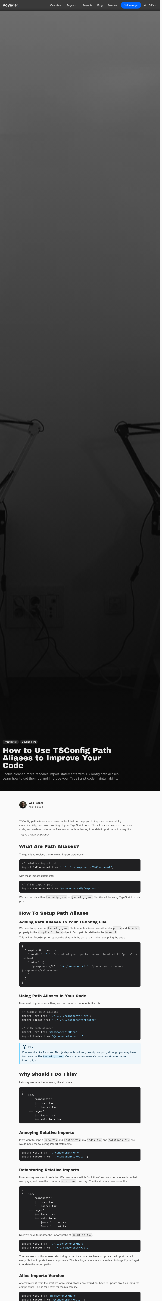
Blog (100, 5)
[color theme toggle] (144, 5)
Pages (70, 5)
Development (29, 741)
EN (153, 6)
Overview (55, 5)
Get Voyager (131, 5)
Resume (112, 5)
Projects (87, 5)
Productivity (10, 741)
